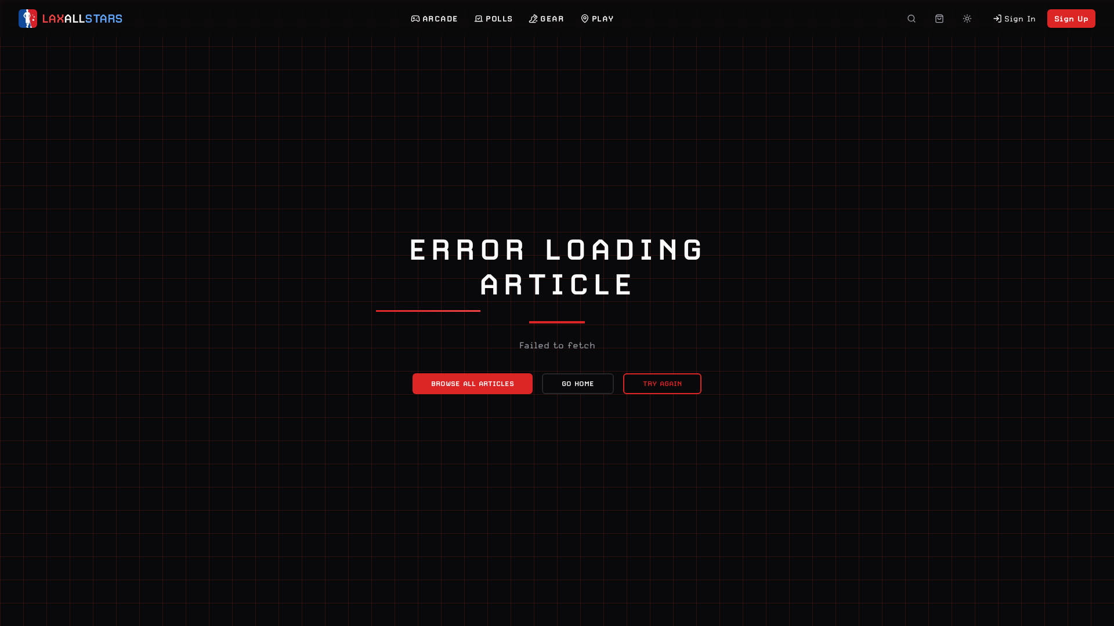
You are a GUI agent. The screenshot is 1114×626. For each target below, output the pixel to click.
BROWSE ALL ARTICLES (472, 384)
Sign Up (1071, 18)
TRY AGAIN (662, 384)
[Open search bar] (911, 18)
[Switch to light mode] (967, 18)
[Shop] (939, 18)
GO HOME (578, 384)
